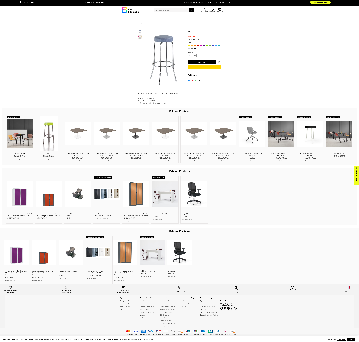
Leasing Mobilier (165, 301)
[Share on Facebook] (189, 81)
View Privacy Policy (148, 339)
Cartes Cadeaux (165, 318)
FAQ (141, 318)
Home (140, 23)
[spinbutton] (192, 55)
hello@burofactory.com (227, 305)
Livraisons (143, 315)
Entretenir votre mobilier (147, 312)
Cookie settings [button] (331, 339)
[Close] (357, 339)
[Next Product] (356, 139)
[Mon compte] (204, 9)
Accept (351, 339)
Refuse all (342, 339)
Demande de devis (166, 321)
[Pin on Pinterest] (193, 81)
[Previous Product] (3, 139)
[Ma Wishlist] (212, 9)
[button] (219, 9)
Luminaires (183, 306)
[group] (179, 139)
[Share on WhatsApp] (196, 81)
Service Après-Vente (166, 312)
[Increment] (195, 55)
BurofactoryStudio (145, 309)
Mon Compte (144, 301)
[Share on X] (200, 81)
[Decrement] (189, 55)
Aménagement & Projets (168, 306)
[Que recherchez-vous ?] (191, 10)
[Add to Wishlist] (219, 62)
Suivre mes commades (147, 304)
